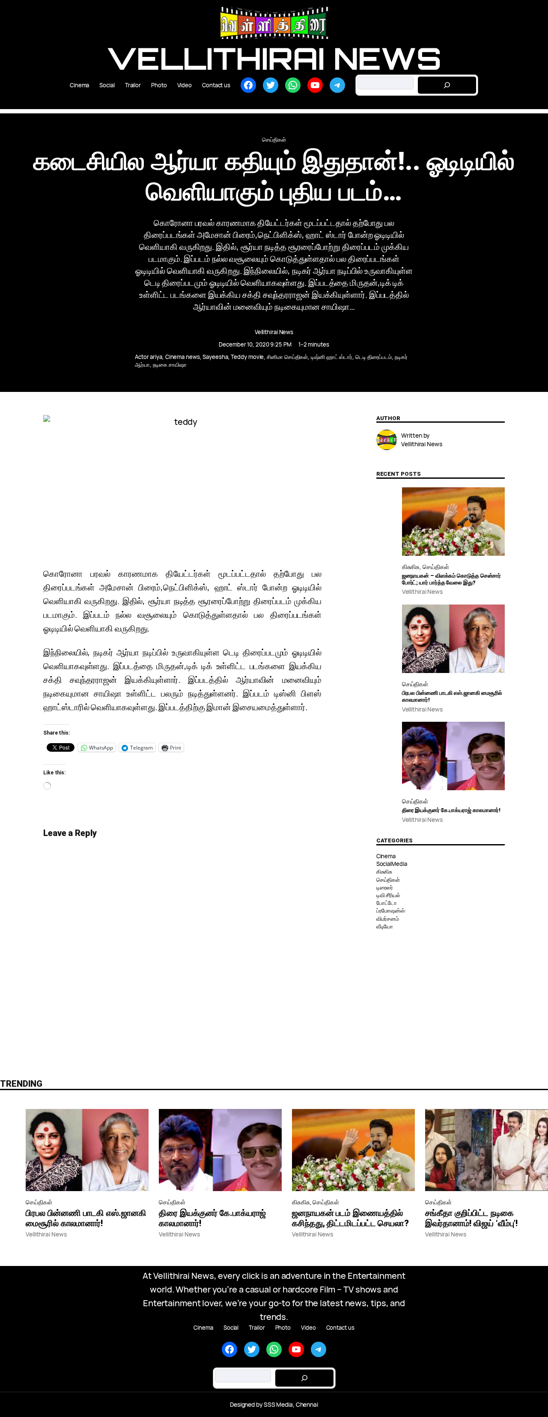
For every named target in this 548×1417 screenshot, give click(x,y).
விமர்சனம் (387, 918)
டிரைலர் (384, 887)
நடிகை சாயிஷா (170, 364)
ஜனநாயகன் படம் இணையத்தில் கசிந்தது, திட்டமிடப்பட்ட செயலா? (350, 1218)
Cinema (386, 856)
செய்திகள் (274, 139)
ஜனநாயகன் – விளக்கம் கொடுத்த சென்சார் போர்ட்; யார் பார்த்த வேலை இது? (451, 579)
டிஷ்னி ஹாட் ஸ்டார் (331, 357)
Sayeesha (215, 357)
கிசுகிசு (411, 567)
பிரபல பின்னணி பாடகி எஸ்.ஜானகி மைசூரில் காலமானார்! (452, 696)
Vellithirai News (274, 58)
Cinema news (182, 357)
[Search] (447, 85)
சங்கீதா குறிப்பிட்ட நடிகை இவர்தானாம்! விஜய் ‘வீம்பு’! (471, 1218)
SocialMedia (391, 864)
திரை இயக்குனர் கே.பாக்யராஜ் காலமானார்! (451, 810)
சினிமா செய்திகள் (287, 357)
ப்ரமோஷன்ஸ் (390, 910)
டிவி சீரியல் (388, 895)
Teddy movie (247, 357)
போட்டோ (386, 903)
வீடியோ (384, 926)
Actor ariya (148, 357)
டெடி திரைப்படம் (373, 357)
